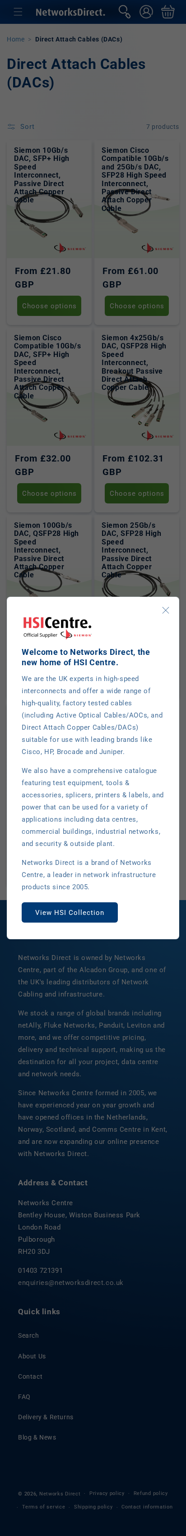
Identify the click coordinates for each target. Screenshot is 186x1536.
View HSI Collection (69, 913)
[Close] (166, 610)
